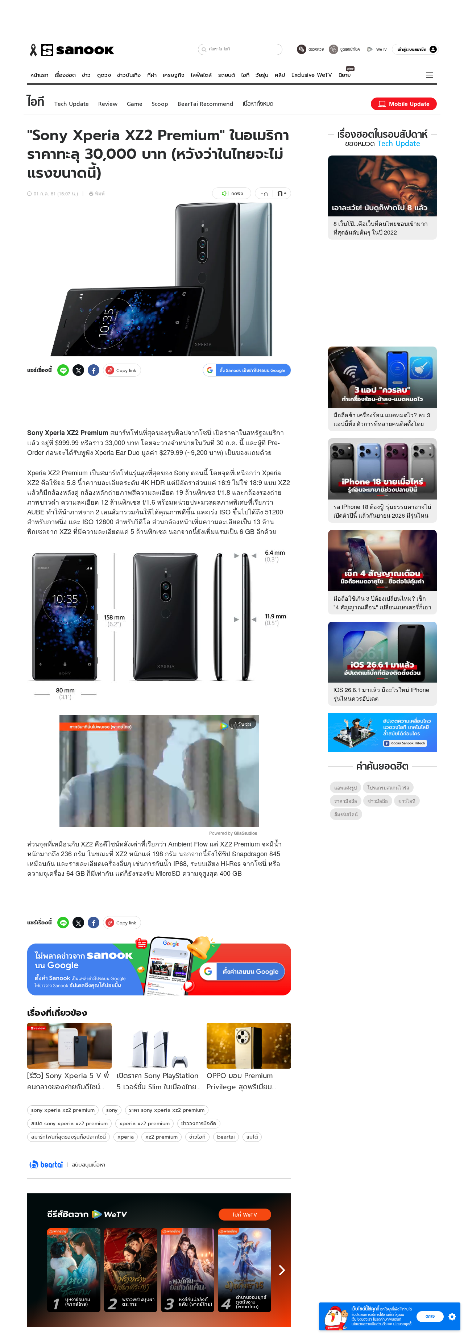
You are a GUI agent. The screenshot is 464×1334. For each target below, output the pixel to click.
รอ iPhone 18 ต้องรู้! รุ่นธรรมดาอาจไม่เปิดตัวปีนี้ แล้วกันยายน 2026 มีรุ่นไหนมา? (382, 515)
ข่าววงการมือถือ (198, 1123)
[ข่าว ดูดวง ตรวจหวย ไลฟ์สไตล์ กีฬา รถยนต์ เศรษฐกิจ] (70, 50)
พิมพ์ (100, 193)
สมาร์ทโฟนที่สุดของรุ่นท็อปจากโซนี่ (68, 1136)
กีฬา (152, 75)
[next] (282, 1270)
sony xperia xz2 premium (63, 1110)
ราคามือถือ (345, 801)
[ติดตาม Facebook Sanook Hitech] (382, 732)
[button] (204, 49)
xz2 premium (161, 1136)
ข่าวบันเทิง (129, 75)
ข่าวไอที (197, 1136)
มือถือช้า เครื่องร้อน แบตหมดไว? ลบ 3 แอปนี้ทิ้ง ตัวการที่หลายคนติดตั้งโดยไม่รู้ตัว (382, 423)
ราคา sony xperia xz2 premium (166, 1110)
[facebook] (93, 370)
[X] (78, 370)
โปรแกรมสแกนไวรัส (388, 787)
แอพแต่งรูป (345, 787)
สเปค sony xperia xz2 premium (69, 1123)
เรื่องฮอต (65, 75)
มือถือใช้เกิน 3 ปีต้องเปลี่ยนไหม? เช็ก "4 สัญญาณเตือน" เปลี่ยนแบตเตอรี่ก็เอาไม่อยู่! (382, 607)
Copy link (126, 370)
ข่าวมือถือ (378, 801)
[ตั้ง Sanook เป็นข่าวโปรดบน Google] (159, 966)
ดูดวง (104, 75)
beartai (226, 1136)
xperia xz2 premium (144, 1123)
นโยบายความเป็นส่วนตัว (369, 1324)
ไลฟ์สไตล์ (201, 75)
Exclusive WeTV (311, 75)
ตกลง (430, 1316)
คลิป (280, 75)
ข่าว (86, 75)
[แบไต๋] (46, 1165)
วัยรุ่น (262, 75)
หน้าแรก (39, 75)
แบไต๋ (252, 1136)
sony (111, 1110)
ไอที (245, 75)
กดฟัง (237, 193)
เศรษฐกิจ (174, 75)
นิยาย (345, 75)
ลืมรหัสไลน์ (346, 814)
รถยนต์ (226, 75)
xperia (125, 1136)
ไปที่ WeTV (245, 1214)
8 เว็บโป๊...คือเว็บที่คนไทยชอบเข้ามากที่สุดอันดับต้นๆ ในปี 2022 (381, 227)
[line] (63, 370)
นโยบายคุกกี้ (402, 1324)
